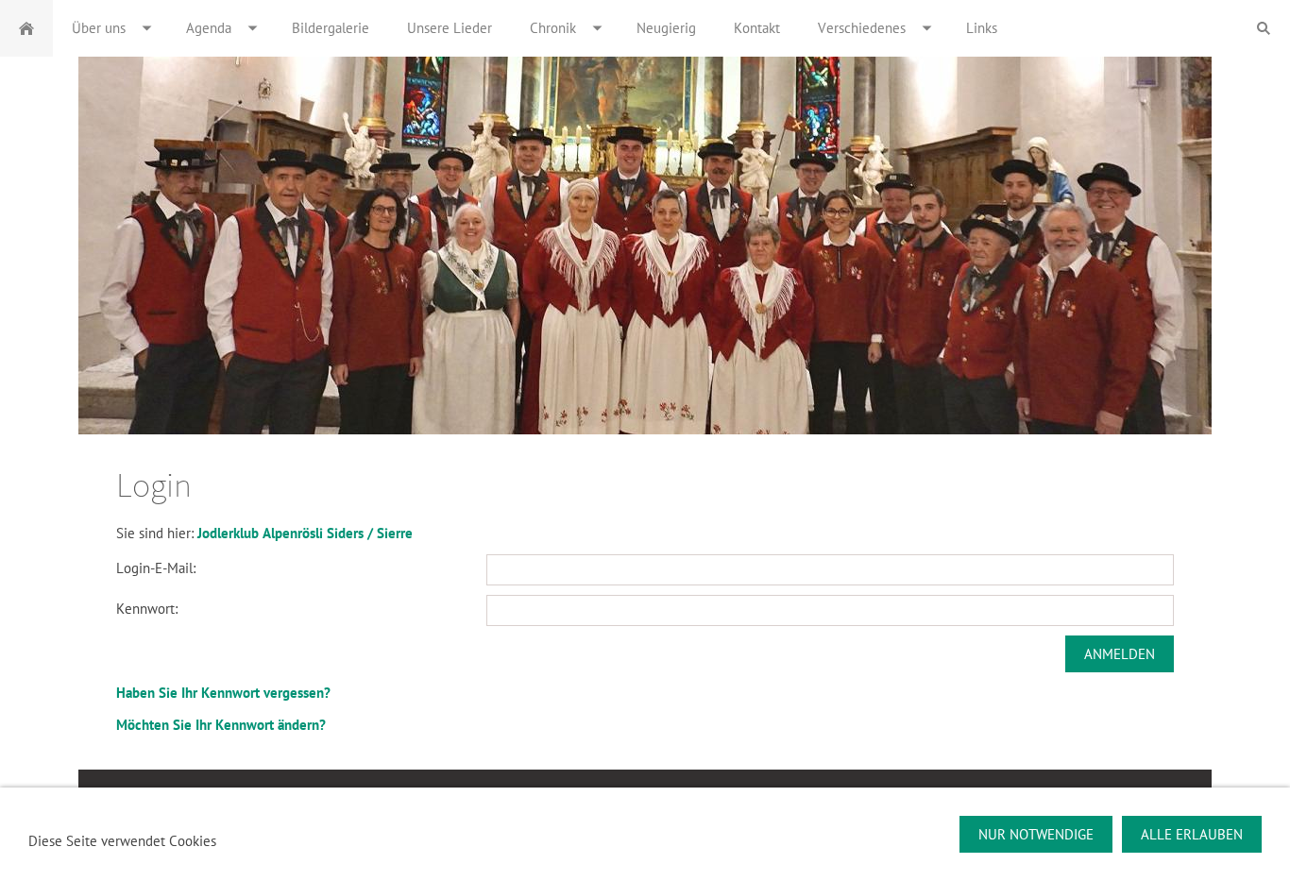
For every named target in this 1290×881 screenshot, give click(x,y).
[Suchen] (1263, 28)
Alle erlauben (1192, 834)
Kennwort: (147, 609)
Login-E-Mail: (155, 568)
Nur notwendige (1036, 834)
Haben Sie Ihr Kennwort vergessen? (223, 693)
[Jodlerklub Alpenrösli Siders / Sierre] (26, 28)
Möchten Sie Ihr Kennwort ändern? (221, 725)
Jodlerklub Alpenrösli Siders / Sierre (305, 533)
